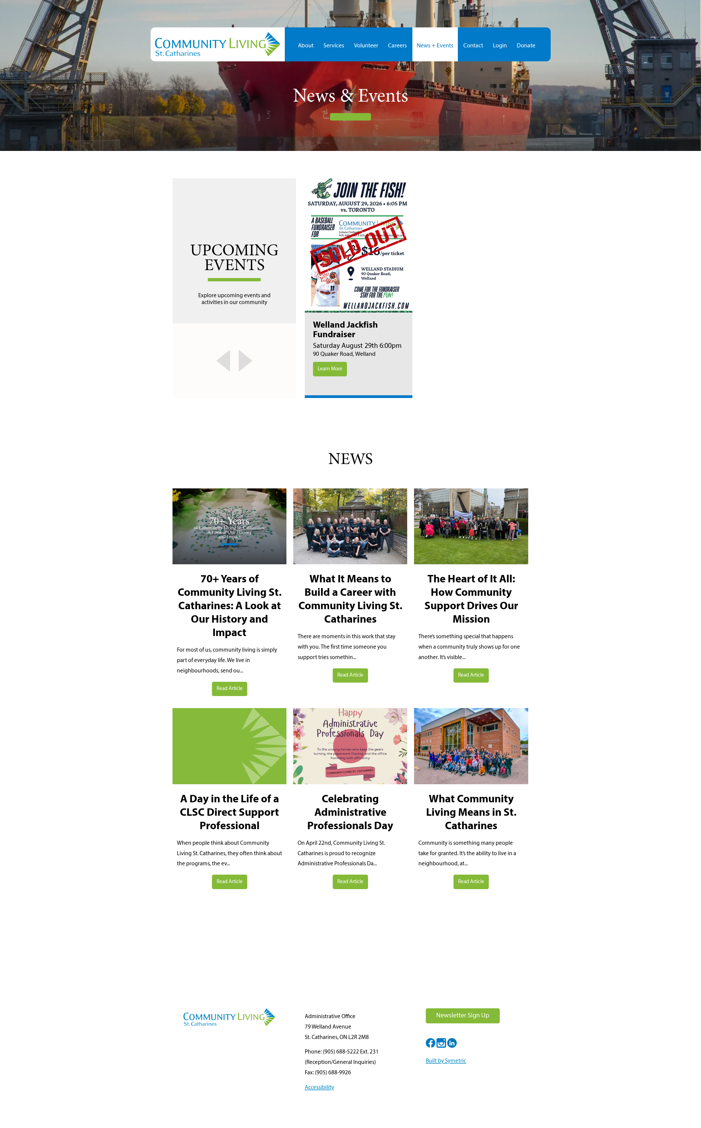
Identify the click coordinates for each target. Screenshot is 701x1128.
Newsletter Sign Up (462, 1015)
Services (333, 46)
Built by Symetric (446, 1061)
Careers (397, 46)
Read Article (230, 688)
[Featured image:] (229, 563)
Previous (216, 360)
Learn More (330, 369)
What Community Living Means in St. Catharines (471, 813)
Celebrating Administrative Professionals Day (350, 813)
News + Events (435, 46)
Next (252, 360)
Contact (473, 46)
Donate (526, 46)
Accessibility (319, 1087)
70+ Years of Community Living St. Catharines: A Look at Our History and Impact (229, 606)
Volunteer (366, 46)
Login (500, 46)
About (306, 46)
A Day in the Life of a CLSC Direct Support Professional (229, 813)
